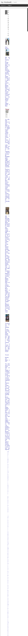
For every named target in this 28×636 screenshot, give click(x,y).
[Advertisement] (16, 30)
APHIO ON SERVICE (8, 23)
